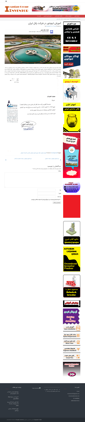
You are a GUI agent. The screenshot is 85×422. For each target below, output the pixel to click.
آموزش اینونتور (43, 153)
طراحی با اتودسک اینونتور (25, 153)
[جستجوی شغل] (71, 287)
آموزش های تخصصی (48, 16)
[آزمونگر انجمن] (71, 316)
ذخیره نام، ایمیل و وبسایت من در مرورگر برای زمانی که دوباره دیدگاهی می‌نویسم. (45, 199)
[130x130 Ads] (71, 304)
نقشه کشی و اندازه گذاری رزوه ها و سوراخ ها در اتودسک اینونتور (12, 403)
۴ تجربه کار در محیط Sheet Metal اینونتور (13, 397)
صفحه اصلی (77, 16)
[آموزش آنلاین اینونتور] (71, 93)
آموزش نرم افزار (68, 16)
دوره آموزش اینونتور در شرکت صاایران (52, 158)
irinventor (48, 26)
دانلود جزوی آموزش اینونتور (36, 153)
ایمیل (59, 193)
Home (78, 19)
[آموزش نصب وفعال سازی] (71, 328)
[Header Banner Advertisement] (56, 8)
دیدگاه (59, 171)
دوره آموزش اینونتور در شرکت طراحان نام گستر (23, 158)
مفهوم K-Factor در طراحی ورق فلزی (13, 409)
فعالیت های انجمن (58, 16)
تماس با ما (39, 16)
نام (60, 190)
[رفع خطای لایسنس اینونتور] (71, 233)
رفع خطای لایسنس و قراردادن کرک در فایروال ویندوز (12, 392)
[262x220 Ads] (71, 368)
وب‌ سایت (59, 196)
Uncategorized (73, 19)
